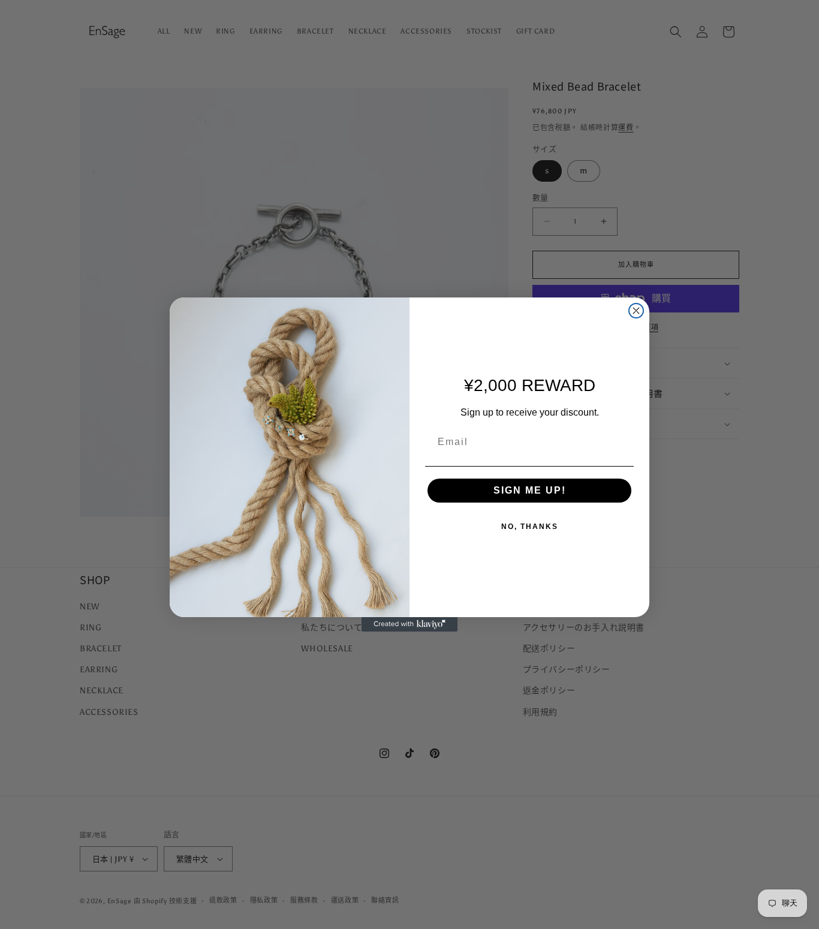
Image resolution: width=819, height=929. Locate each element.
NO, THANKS (529, 526)
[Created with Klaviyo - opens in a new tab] (409, 624)
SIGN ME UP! (529, 490)
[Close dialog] (636, 310)
